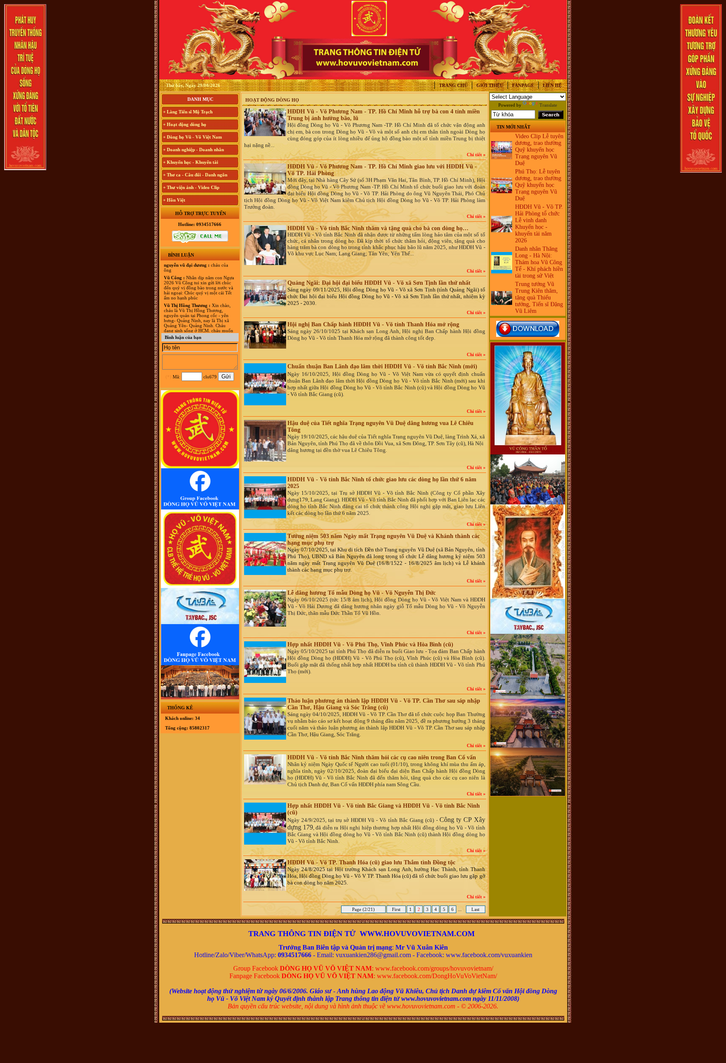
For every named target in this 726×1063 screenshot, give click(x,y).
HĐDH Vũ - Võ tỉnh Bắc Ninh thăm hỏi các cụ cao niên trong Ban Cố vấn (381, 757)
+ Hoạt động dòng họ (184, 124)
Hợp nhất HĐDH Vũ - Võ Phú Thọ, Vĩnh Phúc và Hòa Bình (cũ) (370, 644)
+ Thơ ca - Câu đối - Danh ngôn (195, 174)
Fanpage (523, 85)
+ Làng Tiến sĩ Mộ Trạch (188, 111)
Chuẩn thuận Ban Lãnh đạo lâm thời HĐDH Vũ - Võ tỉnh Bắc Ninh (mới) (382, 366)
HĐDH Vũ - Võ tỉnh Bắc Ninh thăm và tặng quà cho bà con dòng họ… (377, 228)
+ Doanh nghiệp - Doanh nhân (193, 149)
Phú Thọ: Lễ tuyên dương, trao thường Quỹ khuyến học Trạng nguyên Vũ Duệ (538, 185)
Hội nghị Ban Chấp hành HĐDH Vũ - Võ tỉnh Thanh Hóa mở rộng (373, 324)
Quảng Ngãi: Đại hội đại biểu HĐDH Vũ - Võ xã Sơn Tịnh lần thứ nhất (379, 283)
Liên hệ (552, 85)
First (396, 909)
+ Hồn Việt (174, 199)
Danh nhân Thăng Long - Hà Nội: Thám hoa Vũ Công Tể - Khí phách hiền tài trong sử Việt (539, 262)
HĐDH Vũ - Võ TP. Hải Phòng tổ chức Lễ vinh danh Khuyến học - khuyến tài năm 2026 (539, 224)
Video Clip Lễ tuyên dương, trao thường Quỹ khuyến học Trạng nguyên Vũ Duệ (539, 149)
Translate (548, 105)
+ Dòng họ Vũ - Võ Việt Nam (192, 136)
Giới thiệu (489, 85)
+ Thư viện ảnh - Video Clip (191, 187)
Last (475, 909)
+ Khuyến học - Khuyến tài (190, 162)
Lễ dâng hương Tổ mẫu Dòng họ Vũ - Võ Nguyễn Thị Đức (361, 593)
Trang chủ (453, 85)
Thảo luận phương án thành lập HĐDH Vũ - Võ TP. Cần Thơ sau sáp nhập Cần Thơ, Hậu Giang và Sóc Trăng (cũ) (383, 704)
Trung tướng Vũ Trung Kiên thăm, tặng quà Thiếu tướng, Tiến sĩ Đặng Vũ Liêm (539, 297)
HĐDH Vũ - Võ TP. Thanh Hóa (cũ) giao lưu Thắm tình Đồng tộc (371, 862)
